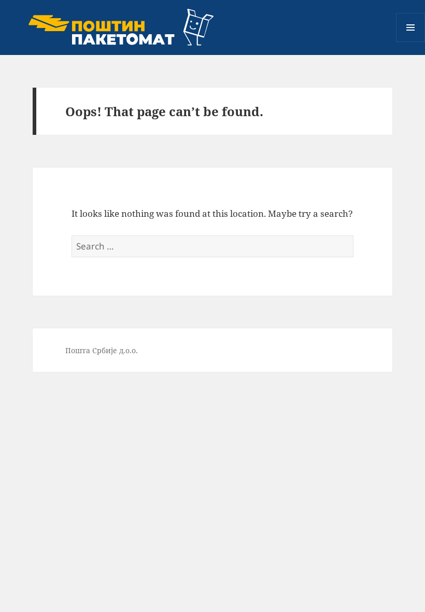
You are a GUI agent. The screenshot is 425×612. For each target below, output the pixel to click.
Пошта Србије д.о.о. (101, 350)
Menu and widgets (410, 41)
